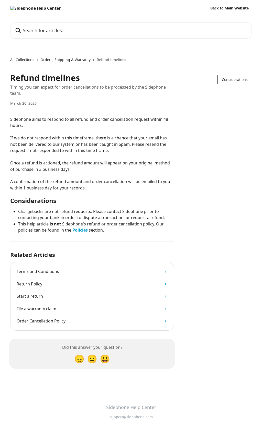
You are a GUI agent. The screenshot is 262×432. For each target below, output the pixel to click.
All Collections (22, 59)
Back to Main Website (229, 8)
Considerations (235, 79)
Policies (80, 230)
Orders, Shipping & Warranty (65, 59)
